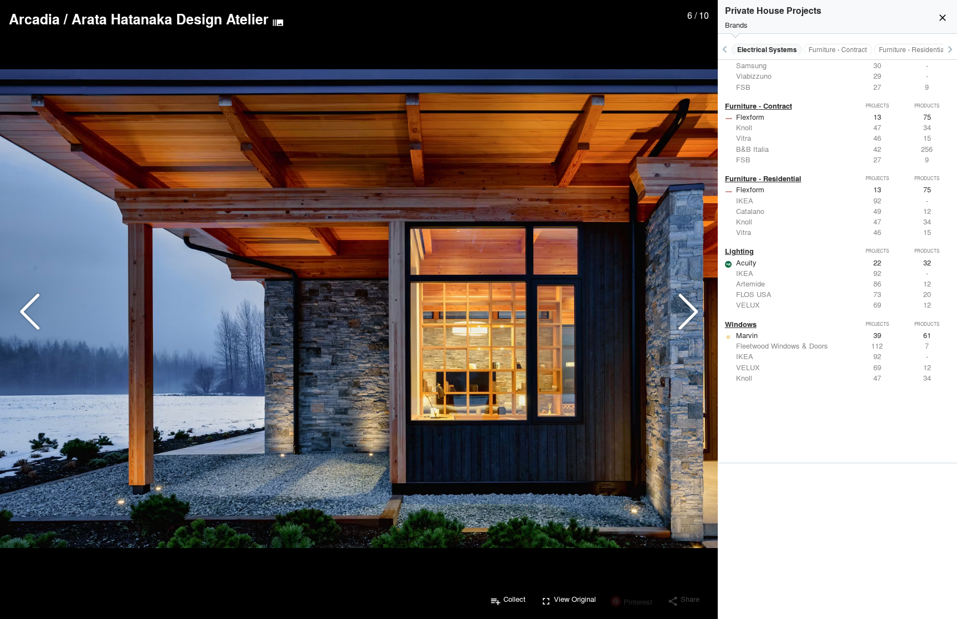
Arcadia (34, 19)
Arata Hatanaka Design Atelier (170, 19)
